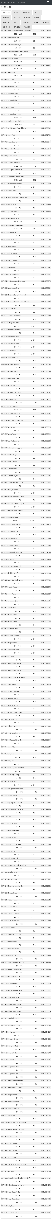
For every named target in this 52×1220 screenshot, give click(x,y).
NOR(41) (36, 22)
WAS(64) (27, 27)
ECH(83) (27, 17)
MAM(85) (26, 22)
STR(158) (17, 27)
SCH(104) (6, 27)
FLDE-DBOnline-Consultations (14, 2)
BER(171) (6, 13)
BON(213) (26, 13)
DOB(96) (6, 17)
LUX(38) (15, 22)
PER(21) (45, 22)
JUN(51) (6, 22)
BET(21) (16, 13)
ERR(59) (36, 17)
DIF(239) (37, 13)
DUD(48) (17, 17)
